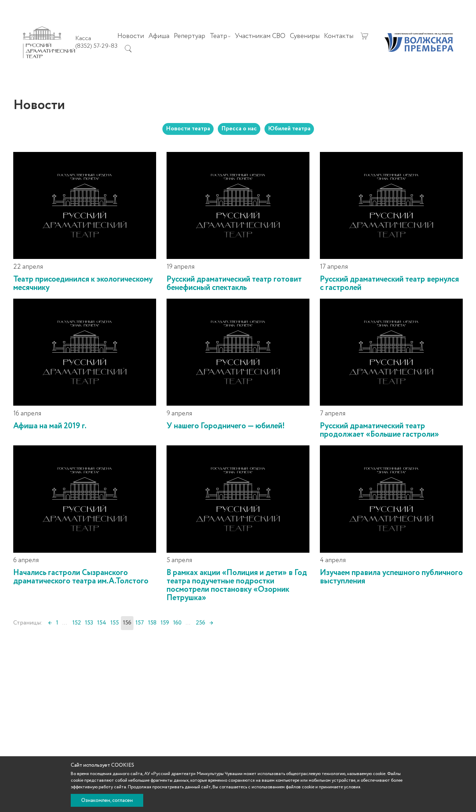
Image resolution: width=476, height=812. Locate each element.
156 (127, 623)
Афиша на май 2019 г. (49, 426)
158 (152, 623)
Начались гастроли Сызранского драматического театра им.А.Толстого (80, 577)
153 (89, 623)
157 (140, 623)
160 (177, 623)
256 (200, 623)
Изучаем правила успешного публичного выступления (391, 577)
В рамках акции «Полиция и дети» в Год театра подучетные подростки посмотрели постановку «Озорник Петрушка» (237, 585)
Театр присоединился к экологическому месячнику (83, 283)
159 (165, 623)
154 (101, 623)
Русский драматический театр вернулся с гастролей (389, 283)
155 (114, 623)
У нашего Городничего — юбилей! (226, 426)
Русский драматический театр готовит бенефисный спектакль (234, 283)
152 (76, 623)
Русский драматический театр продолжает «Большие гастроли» (379, 430)
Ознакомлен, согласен (107, 800)
